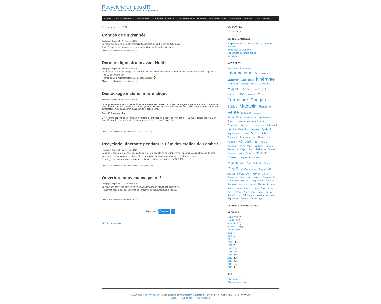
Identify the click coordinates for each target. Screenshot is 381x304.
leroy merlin (258, 125)
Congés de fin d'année (124, 35)
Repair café (233, 133)
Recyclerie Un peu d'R (126, 7)
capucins (243, 129)
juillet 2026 (232, 217)
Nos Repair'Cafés (217, 18)
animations (264, 83)
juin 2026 (232, 220)
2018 (229, 254)
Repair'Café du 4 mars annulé (241, 53)
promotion (254, 157)
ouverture (248, 141)
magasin (248, 106)
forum (242, 146)
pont (238, 192)
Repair (244, 157)
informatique (138, 132)
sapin (248, 153)
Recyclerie (232, 68)
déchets (247, 89)
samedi (232, 157)
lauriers (269, 146)
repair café (264, 137)
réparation (243, 173)
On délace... (233, 56)
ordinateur (148, 132)
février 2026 (233, 226)
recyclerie (242, 188)
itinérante (136, 166)
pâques (231, 184)
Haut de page (187, 298)
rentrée (231, 188)
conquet (254, 188)
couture (270, 180)
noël (147, 166)
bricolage (246, 113)
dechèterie (232, 137)
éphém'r (256, 121)
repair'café (232, 198)
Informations (246, 68)
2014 (229, 267)
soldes (232, 106)
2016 (229, 261)
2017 (229, 257)
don (253, 133)
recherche (232, 149)
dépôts (234, 168)
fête (151, 166)
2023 (229, 239)
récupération (233, 195)
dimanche (232, 177)
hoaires (256, 177)
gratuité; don (250, 117)
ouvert (230, 192)
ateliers (245, 125)
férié (261, 184)
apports (270, 195)
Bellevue (252, 94)
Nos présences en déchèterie (191, 18)
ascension (249, 192)
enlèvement (248, 195)
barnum (244, 198)
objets (243, 149)
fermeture (237, 99)
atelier (231, 173)
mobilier (260, 195)
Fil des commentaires (237, 282)
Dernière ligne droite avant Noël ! (134, 62)
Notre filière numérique (163, 18)
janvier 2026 (233, 229)
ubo (254, 137)
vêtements (260, 153)
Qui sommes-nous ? (124, 18)
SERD (254, 83)
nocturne (231, 153)
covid (265, 173)
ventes (263, 142)
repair (234, 88)
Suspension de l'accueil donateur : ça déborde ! (250, 43)
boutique (232, 142)
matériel (257, 113)
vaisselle (255, 129)
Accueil (107, 18)
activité (256, 173)
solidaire (257, 163)
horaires (236, 162)
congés (258, 99)
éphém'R (266, 129)
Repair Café (234, 117)
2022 (229, 242)
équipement (233, 79)
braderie (265, 106)
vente (233, 112)
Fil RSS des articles (111, 223)
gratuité (245, 133)
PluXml (236, 294)
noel (241, 153)
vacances (250, 169)
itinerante (231, 146)
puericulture (233, 125)
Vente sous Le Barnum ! (239, 49)
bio (274, 177)
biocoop (245, 83)
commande (233, 180)
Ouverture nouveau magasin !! (131, 178)
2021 (229, 245)
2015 (229, 264)
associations (247, 79)
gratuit (271, 149)
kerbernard (271, 125)
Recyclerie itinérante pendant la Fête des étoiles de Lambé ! (160, 144)
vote (249, 146)
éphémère (264, 117)
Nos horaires (143, 18)
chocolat (231, 94)
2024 (229, 236)
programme (257, 180)
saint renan (232, 83)
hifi (242, 180)
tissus (253, 184)
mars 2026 (232, 223)
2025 (229, 232)
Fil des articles (234, 279)
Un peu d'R (232, 31)
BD (248, 180)
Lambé (256, 89)
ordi (249, 163)
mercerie (243, 184)
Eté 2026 (231, 46)
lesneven (245, 137)
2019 (229, 251)
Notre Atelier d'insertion (240, 18)
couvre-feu (245, 177)
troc (142, 166)
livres (231, 129)
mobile (262, 133)
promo (271, 184)
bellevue (261, 149)
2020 (229, 248)
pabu (251, 149)
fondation (258, 146)
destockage (256, 198)
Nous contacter (262, 18)
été (262, 188)
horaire (260, 192)
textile (269, 192)
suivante (164, 211)
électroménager (238, 121)
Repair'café (265, 169)
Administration (203, 298)
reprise (267, 163)
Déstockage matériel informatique (135, 93)
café (265, 121)
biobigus (267, 177)
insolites (271, 188)
